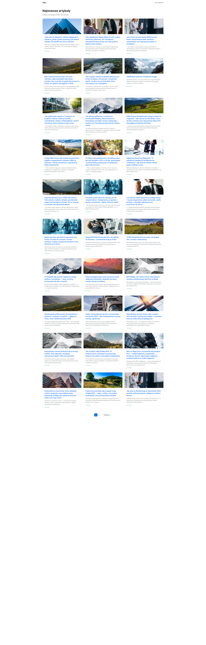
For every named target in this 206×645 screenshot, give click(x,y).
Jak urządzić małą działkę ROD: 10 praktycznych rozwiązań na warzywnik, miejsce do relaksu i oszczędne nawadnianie (102, 353)
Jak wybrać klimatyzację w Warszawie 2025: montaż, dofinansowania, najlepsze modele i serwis (143, 393)
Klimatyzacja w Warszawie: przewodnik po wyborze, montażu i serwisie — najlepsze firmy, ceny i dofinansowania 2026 (60, 316)
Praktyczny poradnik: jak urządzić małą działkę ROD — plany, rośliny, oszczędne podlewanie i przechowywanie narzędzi (101, 393)
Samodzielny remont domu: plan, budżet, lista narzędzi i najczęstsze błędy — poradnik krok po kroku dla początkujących (143, 316)
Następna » (107, 415)
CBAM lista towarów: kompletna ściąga (141, 77)
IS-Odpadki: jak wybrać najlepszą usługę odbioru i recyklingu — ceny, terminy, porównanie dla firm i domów (60, 279)
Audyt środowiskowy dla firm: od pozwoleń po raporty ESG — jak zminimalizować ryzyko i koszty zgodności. (102, 316)
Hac (44, 2)
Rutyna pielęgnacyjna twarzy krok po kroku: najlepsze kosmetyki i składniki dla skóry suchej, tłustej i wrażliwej (102, 279)
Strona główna (159, 2)
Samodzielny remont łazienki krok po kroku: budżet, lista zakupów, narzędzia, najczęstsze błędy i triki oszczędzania (61, 353)
